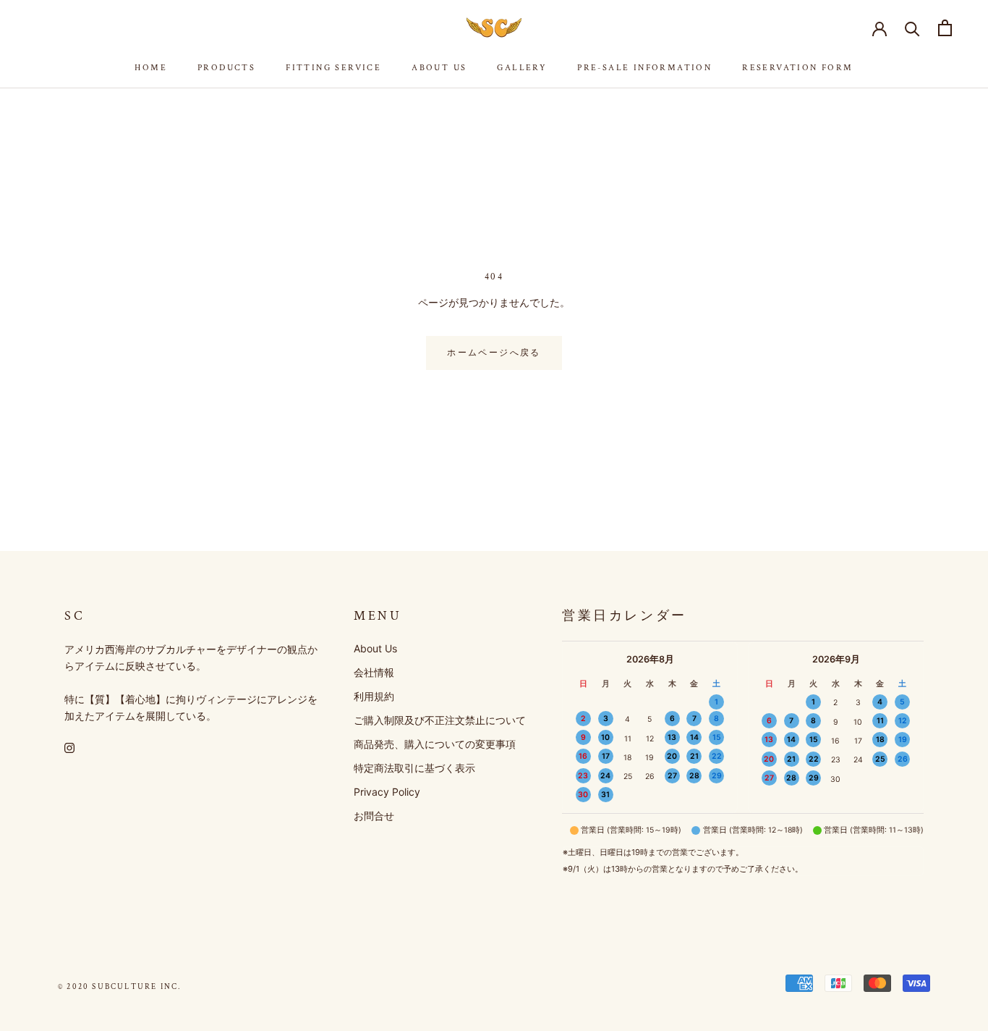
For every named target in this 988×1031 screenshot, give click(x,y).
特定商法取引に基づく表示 (414, 768)
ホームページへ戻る (494, 353)
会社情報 (374, 672)
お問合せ (374, 815)
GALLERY (522, 67)
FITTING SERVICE (333, 67)
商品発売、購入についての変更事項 (435, 744)
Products (226, 67)
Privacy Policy (387, 792)
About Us (439, 67)
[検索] (912, 27)
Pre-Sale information (644, 67)
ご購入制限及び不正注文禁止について (440, 720)
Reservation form (797, 67)
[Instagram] (69, 746)
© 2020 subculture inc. (120, 987)
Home (151, 67)
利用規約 (374, 696)
